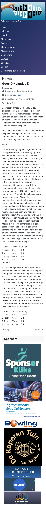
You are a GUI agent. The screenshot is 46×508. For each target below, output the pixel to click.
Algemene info (7, 51)
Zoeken (4, 67)
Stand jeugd (6, 39)
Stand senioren (8, 47)
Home (4, 27)
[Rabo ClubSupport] (23, 400)
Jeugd (4, 35)
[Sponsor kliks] (22, 362)
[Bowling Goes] (20, 423)
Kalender (5, 31)
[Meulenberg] (22, 497)
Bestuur (4, 59)
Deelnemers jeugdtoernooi (13, 71)
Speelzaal (5, 63)
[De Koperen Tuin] (23, 446)
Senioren (5, 43)
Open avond (6, 55)
